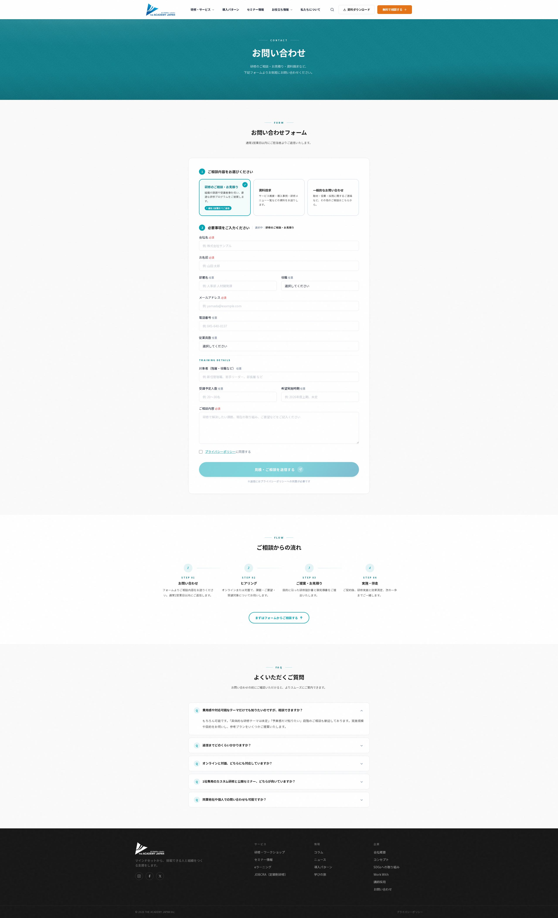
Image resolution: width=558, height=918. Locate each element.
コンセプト (381, 859)
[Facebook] (149, 876)
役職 (287, 277)
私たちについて (310, 9)
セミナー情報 (255, 9)
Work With (381, 874)
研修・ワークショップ (269, 852)
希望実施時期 (293, 388)
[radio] (225, 197)
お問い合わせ (383, 889)
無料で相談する (392, 9)
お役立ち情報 (280, 9)
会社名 (206, 237)
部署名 (206, 277)
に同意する (228, 451)
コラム (318, 852)
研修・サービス (201, 9)
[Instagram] (139, 876)
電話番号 (208, 317)
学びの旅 (320, 874)
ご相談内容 (209, 408)
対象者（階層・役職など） (220, 368)
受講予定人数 (211, 388)
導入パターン (230, 9)
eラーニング (262, 867)
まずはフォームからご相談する (276, 618)
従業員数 (208, 337)
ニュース (320, 859)
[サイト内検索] (332, 9)
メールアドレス (212, 297)
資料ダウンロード (358, 9)
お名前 (206, 257)
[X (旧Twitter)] (160, 876)
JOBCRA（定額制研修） (271, 874)
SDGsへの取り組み (387, 867)
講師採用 (380, 882)
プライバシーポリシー (220, 451)
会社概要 (380, 852)
